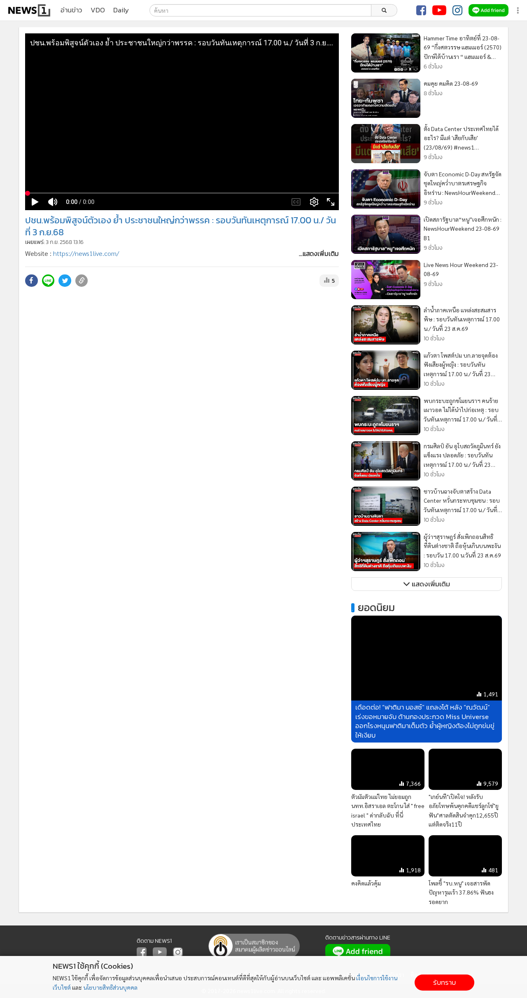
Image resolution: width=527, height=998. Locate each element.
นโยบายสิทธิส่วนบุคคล (110, 987)
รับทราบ (444, 982)
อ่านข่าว (71, 10)
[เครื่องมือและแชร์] (519, 10)
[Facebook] (421, 10)
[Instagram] (457, 10)
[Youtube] (439, 10)
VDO (98, 10)
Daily (121, 10)
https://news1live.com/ (86, 253)
